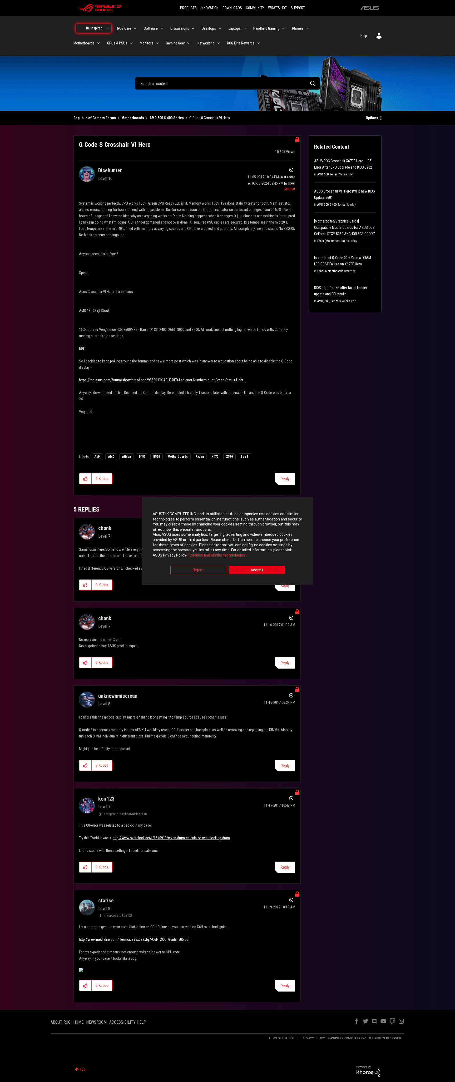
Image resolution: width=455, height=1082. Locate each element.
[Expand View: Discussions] (193, 28)
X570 (229, 456)
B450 (142, 456)
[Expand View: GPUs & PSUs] (131, 43)
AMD (111, 456)
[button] (85, 478)
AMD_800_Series (328, 301)
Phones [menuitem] (298, 28)
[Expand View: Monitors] (157, 43)
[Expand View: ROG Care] (135, 28)
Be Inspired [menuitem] (94, 28)
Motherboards (132, 118)
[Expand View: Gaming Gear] (188, 43)
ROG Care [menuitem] (124, 28)
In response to (125, 814)
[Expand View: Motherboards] (98, 43)
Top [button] (82, 1069)
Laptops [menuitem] (235, 28)
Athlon (126, 456)
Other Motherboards (330, 271)
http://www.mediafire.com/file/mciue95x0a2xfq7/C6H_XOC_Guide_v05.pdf (134, 939)
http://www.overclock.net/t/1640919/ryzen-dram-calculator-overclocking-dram (171, 838)
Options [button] (372, 118)
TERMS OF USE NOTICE (283, 1038)
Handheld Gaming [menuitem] (266, 28)
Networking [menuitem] (205, 43)
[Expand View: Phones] (307, 28)
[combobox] (227, 83)
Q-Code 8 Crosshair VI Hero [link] (209, 118)
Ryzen (200, 456)
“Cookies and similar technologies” (217, 555)
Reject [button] (198, 570)
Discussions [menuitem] (179, 28)
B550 (156, 456)
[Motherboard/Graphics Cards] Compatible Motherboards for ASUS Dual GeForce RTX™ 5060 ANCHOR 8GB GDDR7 (344, 227)
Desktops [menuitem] (209, 28)
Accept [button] (257, 570)
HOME (78, 1022)
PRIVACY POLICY (313, 1038)
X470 (215, 456)
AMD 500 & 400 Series (167, 118)
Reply (285, 478)
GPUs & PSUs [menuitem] (117, 43)
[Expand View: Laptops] (244, 28)
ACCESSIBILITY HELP (127, 1022)
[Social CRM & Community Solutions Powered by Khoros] (368, 1071)
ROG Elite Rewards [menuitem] (240, 43)
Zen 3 (244, 456)
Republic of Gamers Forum (94, 118)
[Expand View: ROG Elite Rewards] (258, 43)
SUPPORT (298, 8)
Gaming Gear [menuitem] (175, 43)
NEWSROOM (96, 1022)
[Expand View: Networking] (218, 43)
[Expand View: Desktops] (219, 28)
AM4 (97, 456)
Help (363, 36)
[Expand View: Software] (161, 28)
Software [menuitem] (151, 28)
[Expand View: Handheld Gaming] (283, 28)
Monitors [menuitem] (146, 43)
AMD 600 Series (327, 174)
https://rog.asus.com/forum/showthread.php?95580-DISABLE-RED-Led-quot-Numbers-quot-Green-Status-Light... (162, 380)
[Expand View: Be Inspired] (108, 28)
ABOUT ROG (61, 1022)
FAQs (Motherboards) (331, 241)
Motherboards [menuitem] (84, 43)
